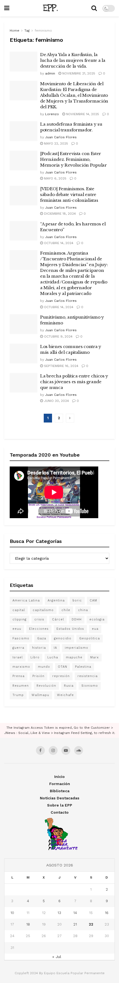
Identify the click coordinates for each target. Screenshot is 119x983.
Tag (27, 30)
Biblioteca (59, 791)
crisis (39, 619)
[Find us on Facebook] (40, 750)
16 (106, 913)
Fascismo (20, 638)
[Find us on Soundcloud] (78, 750)
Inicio (59, 776)
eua (95, 629)
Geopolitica (89, 638)
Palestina (83, 667)
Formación (59, 784)
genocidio (62, 638)
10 (12, 913)
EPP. (50, 8)
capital (18, 610)
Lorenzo (52, 114)
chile (65, 610)
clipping (19, 619)
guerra (18, 648)
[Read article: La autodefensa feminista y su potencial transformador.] (23, 131)
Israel (17, 657)
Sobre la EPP (59, 805)
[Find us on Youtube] (65, 750)
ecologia (97, 619)
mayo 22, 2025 (55, 143)
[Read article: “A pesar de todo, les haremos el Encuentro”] (23, 231)
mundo (44, 667)
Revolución (46, 685)
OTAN (62, 667)
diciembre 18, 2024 (59, 214)
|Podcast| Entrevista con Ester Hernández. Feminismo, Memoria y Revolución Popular (73, 159)
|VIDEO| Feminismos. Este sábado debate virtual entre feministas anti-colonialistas (69, 194)
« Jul (56, 956)
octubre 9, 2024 (58, 336)
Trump (18, 695)
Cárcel (58, 619)
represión (61, 676)
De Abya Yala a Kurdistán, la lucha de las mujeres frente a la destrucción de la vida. (72, 60)
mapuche (74, 657)
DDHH (77, 619)
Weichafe (65, 695)
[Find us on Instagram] (53, 750)
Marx (94, 657)
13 (59, 913)
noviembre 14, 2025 (82, 114)
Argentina (56, 600)
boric (77, 600)
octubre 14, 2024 (58, 243)
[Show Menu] (6, 8)
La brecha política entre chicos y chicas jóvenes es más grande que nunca (74, 381)
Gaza (41, 638)
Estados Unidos (70, 629)
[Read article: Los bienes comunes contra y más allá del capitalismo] (23, 353)
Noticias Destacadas (59, 798)
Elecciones (39, 629)
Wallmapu (40, 695)
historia (39, 648)
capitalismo (43, 610)
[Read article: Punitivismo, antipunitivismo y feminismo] (23, 324)
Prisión (38, 676)
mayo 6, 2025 (54, 178)
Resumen (20, 685)
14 (75, 913)
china (83, 610)
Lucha (52, 657)
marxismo (21, 667)
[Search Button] (94, 8)
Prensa (18, 676)
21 (75, 924)
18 (28, 924)
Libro (35, 657)
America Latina (26, 600)
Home (14, 30)
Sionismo (89, 685)
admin (50, 73)
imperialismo (76, 648)
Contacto (60, 812)
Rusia (69, 685)
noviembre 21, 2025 (78, 73)
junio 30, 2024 (56, 401)
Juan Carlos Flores (61, 137)
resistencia (87, 676)
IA (55, 648)
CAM (93, 600)
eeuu (16, 629)
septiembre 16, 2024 (60, 366)
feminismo (43, 30)
